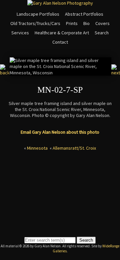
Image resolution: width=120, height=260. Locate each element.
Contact (60, 42)
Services (20, 33)
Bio (86, 23)
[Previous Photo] (5, 73)
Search (102, 33)
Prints (72, 23)
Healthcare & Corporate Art (62, 33)
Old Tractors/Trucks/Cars (35, 23)
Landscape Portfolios (38, 14)
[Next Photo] (115, 73)
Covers (102, 23)
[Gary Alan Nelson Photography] (60, 3)
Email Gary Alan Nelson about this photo (60, 132)
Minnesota (37, 148)
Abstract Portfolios (84, 14)
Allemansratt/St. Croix (74, 148)
